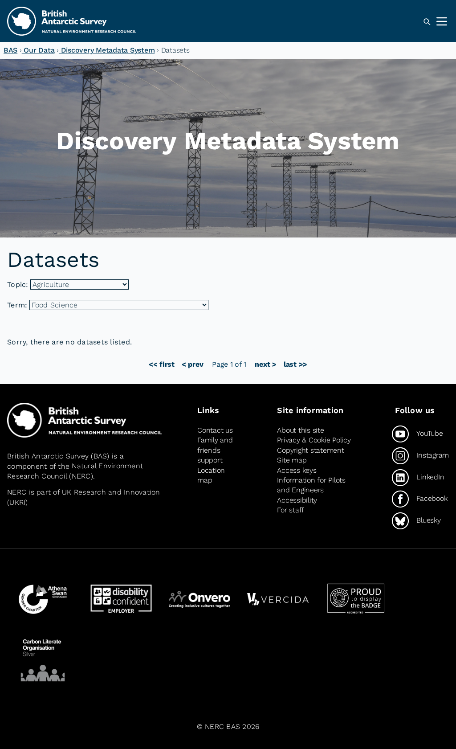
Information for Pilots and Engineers (311, 485)
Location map (211, 475)
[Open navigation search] (427, 21)
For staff (290, 510)
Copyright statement (310, 450)
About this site (300, 430)
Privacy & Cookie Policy (313, 440)
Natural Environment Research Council (75, 471)
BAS (10, 50)
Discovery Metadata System (107, 50)
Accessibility (297, 500)
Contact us (214, 430)
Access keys (296, 470)
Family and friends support (214, 450)
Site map (291, 460)
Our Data (38, 50)
